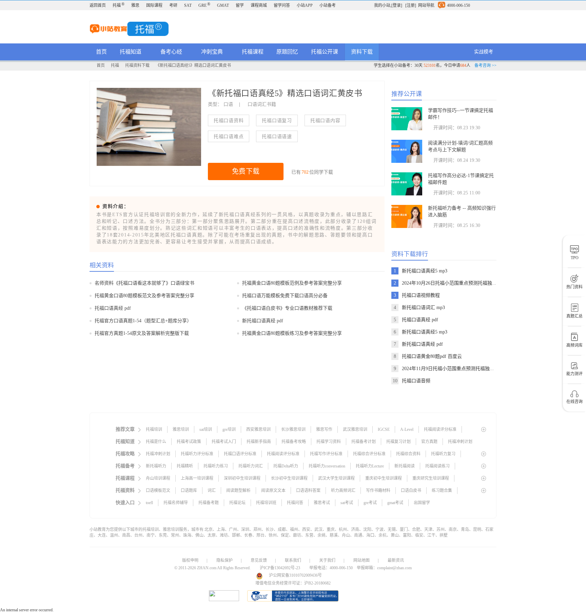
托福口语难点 (228, 136)
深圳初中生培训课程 (242, 478)
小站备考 (327, 5)
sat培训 (205, 429)
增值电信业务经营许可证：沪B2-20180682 (293, 583)
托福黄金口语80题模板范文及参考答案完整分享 (144, 295)
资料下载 (362, 52)
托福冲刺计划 (460, 441)
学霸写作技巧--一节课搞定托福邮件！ (460, 114)
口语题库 (189, 490)
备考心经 (171, 52)
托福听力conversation (327, 466)
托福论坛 (237, 502)
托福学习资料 (328, 441)
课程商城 (259, 5)
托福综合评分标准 (369, 454)
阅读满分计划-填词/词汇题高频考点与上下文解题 (460, 146)
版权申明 (190, 560)
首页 (101, 52)
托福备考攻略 (293, 441)
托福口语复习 (277, 120)
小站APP (305, 5)
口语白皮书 (411, 490)
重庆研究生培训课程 (430, 478)
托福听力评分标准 (197, 454)
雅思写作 (324, 429)
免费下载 (246, 171)
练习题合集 (442, 490)
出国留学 (422, 502)
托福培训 (154, 429)
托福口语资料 (228, 120)
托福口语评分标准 (240, 454)
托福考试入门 (224, 441)
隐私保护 (224, 560)
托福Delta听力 (285, 466)
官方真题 (429, 441)
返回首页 (98, 5)
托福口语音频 (416, 380)
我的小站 (382, 5)
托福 (118, 5)
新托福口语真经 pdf (262, 320)
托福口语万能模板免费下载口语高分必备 (285, 295)
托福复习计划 (398, 441)
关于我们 (327, 560)
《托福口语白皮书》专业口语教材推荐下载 (287, 308)
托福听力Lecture (370, 466)
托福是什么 (156, 441)
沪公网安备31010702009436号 (295, 575)
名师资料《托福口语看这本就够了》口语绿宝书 (144, 283)
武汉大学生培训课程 (336, 478)
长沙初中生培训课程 (289, 478)
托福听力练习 (215, 466)
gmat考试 (395, 502)
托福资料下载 (137, 65)
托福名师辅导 (175, 502)
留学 (240, 5)
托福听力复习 (443, 454)
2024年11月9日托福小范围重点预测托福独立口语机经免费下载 (467, 368)
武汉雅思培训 (355, 429)
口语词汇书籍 (262, 104)
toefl (149, 502)
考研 (173, 5)
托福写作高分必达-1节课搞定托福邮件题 (461, 179)
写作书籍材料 (378, 490)
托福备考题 (208, 502)
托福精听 (185, 466)
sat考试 (346, 502)
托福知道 (131, 52)
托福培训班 (266, 502)
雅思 (135, 5)
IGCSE (384, 429)
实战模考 (483, 51)
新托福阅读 (404, 466)
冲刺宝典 (212, 52)
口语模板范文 (158, 490)
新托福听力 (156, 466)
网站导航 (426, 5)
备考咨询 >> (485, 65)
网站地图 (361, 560)
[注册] (410, 5)
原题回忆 (287, 52)
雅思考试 (322, 502)
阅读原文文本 (273, 490)
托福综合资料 (408, 454)
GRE (204, 5)
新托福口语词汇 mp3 (423, 307)
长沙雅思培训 (293, 429)
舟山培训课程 (158, 478)
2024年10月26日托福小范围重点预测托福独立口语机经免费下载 (468, 283)
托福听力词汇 (250, 466)
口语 (228, 104)
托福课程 (252, 52)
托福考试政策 (189, 441)
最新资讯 (396, 560)
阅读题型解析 (238, 490)
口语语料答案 (308, 490)
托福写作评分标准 (326, 454)
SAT (188, 5)
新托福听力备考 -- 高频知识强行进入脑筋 (462, 211)
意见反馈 (259, 560)
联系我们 (293, 560)
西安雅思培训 (258, 429)
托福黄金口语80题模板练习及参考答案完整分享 (292, 333)
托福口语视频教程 (421, 295)
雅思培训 (181, 429)
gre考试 (370, 502)
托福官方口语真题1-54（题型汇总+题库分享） (143, 320)
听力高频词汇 (343, 490)
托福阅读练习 (437, 466)
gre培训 (229, 429)
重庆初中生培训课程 (383, 478)
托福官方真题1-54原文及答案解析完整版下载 (142, 333)
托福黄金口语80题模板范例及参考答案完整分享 (292, 283)
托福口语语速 (277, 136)
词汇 (212, 490)
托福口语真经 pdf (113, 308)
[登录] (396, 5)
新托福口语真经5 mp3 (424, 270)
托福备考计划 (363, 441)
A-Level (406, 429)
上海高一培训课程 (197, 478)
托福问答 (295, 502)
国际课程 (154, 5)
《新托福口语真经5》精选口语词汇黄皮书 (193, 65)
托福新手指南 (259, 441)
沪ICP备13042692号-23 (280, 568)
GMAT (223, 5)
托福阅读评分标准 (440, 429)
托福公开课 (324, 52)
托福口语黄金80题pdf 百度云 (432, 356)
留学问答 (282, 5)
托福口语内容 (325, 120)
